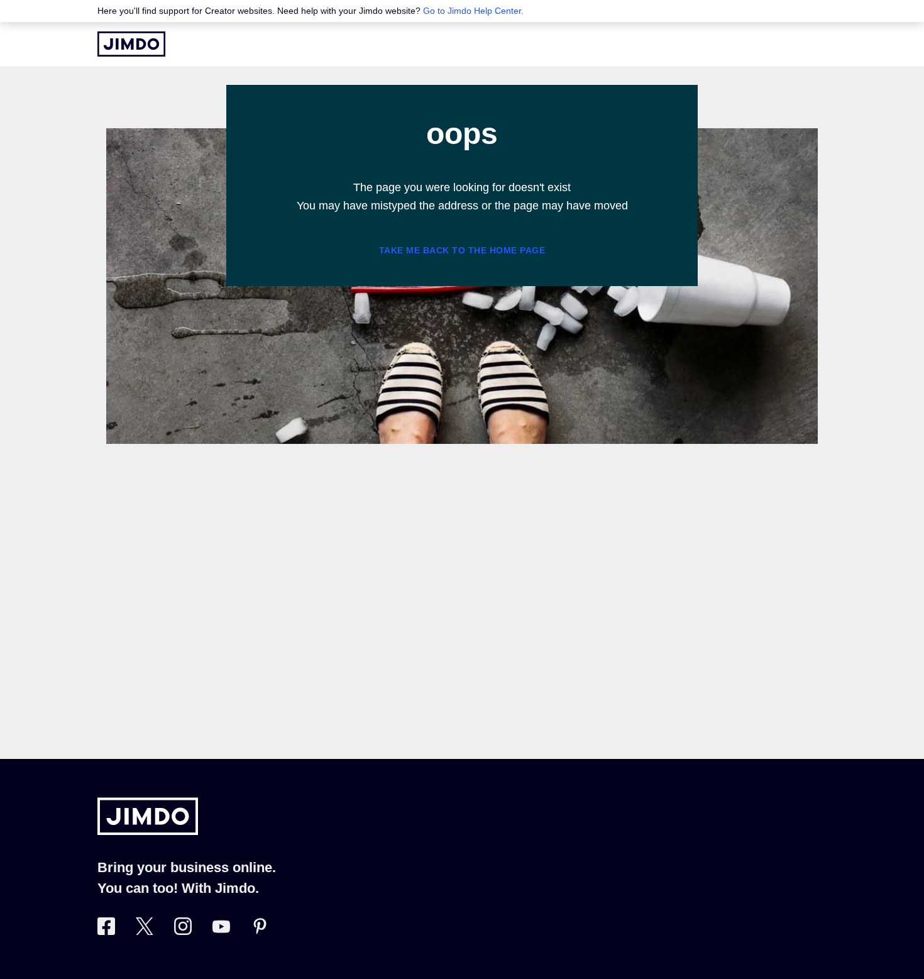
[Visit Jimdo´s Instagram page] (183, 931)
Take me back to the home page (462, 250)
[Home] (131, 44)
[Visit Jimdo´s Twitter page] (144, 931)
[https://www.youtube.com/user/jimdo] (221, 931)
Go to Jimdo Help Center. (473, 11)
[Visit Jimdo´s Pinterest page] (259, 931)
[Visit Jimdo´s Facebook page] (106, 931)
